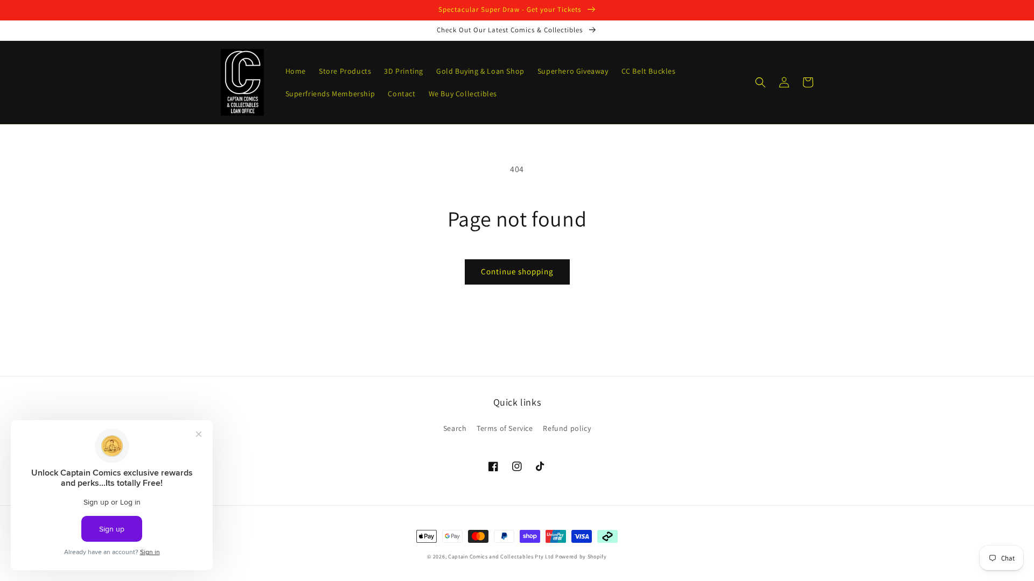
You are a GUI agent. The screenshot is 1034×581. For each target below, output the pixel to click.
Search (455, 428)
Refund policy (567, 428)
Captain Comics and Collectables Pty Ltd (501, 556)
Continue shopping (517, 271)
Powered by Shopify (581, 556)
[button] (760, 82)
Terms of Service (505, 428)
